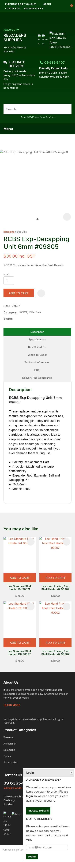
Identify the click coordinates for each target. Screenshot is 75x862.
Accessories (10, 762)
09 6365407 (16, 783)
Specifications (37, 339)
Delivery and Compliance (37, 377)
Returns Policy (33, 8)
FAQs (37, 370)
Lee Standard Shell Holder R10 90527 (20, 653)
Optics (7, 756)
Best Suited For (37, 347)
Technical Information (37, 362)
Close (71, 772)
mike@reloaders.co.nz (17, 787)
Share (7, 318)
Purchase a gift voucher (20, 4)
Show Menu (69, 128)
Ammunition (9, 743)
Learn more (11, 705)
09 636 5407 (54, 62)
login (29, 796)
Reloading (8, 231)
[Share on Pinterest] (31, 319)
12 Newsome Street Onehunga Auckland (14, 800)
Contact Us (12, 8)
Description (37, 331)
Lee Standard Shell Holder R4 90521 (20, 588)
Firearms (8, 737)
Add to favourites (31, 542)
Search (67, 109)
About (47, 4)
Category (10, 312)
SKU (6, 306)
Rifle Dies (22, 231)
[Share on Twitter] (20, 319)
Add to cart (19, 293)
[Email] (25, 319)
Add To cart (20, 578)
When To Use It (37, 354)
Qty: (6, 274)
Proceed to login (38, 811)
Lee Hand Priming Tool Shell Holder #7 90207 (55, 588)
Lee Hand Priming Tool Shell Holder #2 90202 (55, 653)
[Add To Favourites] (41, 293)
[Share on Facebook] (15, 319)
